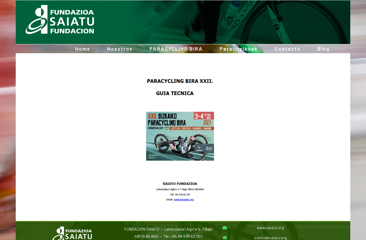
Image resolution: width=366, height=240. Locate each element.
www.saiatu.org (270, 227)
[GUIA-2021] (179, 60)
